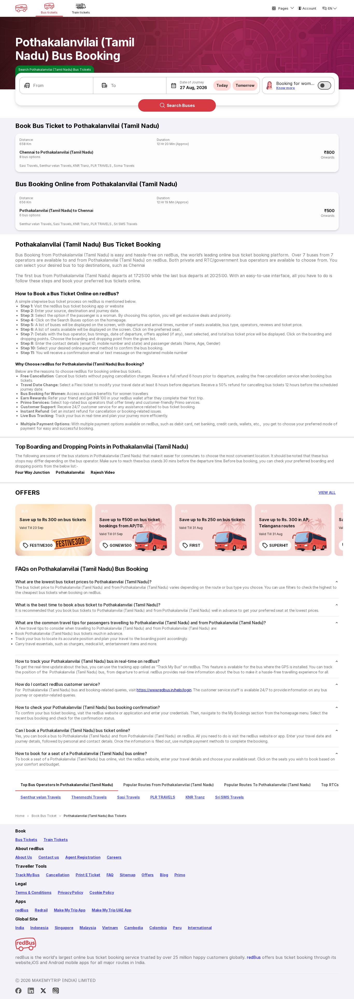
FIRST (194, 545)
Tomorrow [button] (245, 85)
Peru (177, 927)
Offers (147, 875)
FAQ (110, 875)
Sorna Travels (124, 166)
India (19, 927)
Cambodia (133, 927)
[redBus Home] (21, 8)
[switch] (324, 85)
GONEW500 (121, 545)
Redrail (41, 910)
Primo (179, 875)
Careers (114, 857)
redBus (22, 910)
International (200, 927)
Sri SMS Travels (125, 224)
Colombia (158, 927)
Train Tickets (56, 839)
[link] (53, 530)
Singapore (64, 927)
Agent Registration (83, 857)
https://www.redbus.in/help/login (164, 690)
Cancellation (57, 875)
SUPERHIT (278, 545)
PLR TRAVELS (101, 166)
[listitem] (24, 511)
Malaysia (88, 927)
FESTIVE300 (41, 545)
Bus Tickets (26, 839)
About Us (23, 857)
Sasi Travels (28, 166)
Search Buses (181, 105)
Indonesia (39, 927)
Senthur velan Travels (55, 166)
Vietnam (110, 927)
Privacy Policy (70, 892)
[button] (56, 85)
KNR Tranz (81, 166)
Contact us (48, 857)
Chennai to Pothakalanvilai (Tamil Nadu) (56, 152)
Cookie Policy (101, 892)
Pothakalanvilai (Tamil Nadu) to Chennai (56, 210)
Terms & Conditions (33, 892)
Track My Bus (27, 875)
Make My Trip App (70, 910)
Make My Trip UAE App (111, 910)
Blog (164, 875)
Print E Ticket (88, 875)
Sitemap (128, 875)
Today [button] (222, 85)
